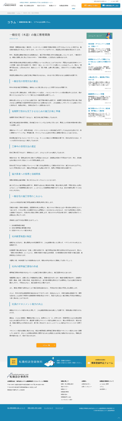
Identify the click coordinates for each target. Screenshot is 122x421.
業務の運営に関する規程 (35, 408)
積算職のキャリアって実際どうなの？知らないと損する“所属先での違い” (99, 61)
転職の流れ (64, 394)
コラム (73, 5)
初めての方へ (41, 5)
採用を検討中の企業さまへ (100, 1)
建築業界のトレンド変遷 (96, 94)
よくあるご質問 (114, 1)
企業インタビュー (87, 386)
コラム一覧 (46, 345)
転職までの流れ (93, 5)
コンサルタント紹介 (66, 399)
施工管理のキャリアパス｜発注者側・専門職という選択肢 (99, 109)
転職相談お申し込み (112, 5)
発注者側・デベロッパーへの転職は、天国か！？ (99, 45)
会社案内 (102, 389)
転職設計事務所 (11, 13)
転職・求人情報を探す (27, 5)
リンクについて (48, 408)
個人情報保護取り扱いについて (16, 408)
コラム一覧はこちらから (101, 124)
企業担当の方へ (86, 384)
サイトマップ (59, 408)
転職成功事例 (64, 5)
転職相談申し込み (66, 397)
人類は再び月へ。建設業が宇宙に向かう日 (99, 78)
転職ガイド (52, 5)
